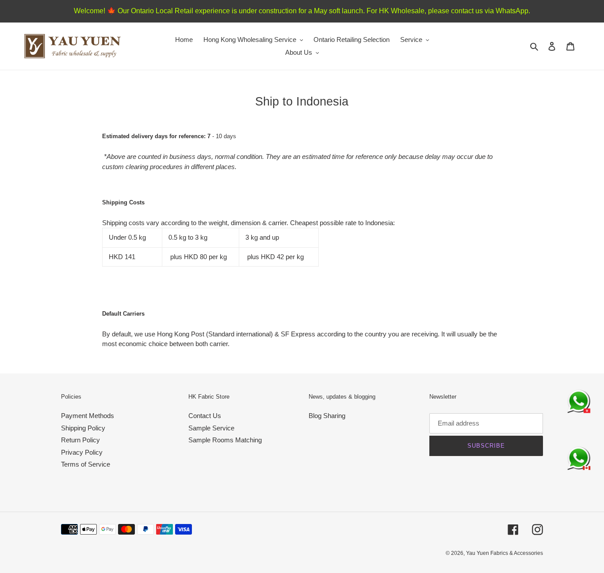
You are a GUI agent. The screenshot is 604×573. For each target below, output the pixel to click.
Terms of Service (85, 464)
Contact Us (204, 415)
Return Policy (80, 440)
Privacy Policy (82, 452)
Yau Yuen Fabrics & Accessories (504, 553)
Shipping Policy (83, 428)
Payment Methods (87, 415)
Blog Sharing (327, 415)
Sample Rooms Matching (225, 440)
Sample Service (211, 428)
